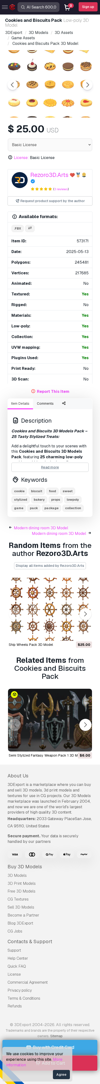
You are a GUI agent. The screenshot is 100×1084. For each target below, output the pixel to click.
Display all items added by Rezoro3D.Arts (50, 565)
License (14, 974)
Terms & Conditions (24, 998)
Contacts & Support (30, 941)
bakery (39, 500)
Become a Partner (23, 915)
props (55, 500)
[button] (85, 614)
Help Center (18, 958)
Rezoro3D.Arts (49, 175)
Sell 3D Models (21, 907)
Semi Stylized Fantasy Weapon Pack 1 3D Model (46, 755)
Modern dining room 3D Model (41, 527)
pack (34, 508)
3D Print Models (22, 883)
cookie (19, 491)
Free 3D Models (21, 891)
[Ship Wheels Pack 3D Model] (50, 609)
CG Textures (18, 899)
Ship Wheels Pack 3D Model (31, 644)
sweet (68, 491)
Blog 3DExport (20, 923)
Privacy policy (20, 990)
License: (21, 157)
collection (73, 508)
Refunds (15, 1006)
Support (14, 950)
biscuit (36, 491)
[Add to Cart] (75, 634)
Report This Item (53, 391)
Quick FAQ (17, 966)
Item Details (20, 403)
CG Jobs (15, 931)
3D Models (17, 875)
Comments (45, 403)
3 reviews (61, 189)
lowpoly (73, 500)
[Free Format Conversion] (29, 228)
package (51, 508)
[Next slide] (87, 85)
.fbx (17, 228)
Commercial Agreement (28, 982)
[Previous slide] (13, 85)
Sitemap (56, 1036)
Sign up (88, 7)
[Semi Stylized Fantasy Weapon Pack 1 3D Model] (50, 720)
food (52, 491)
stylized (20, 500)
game (18, 508)
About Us (18, 776)
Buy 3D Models (25, 866)
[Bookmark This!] (85, 634)
